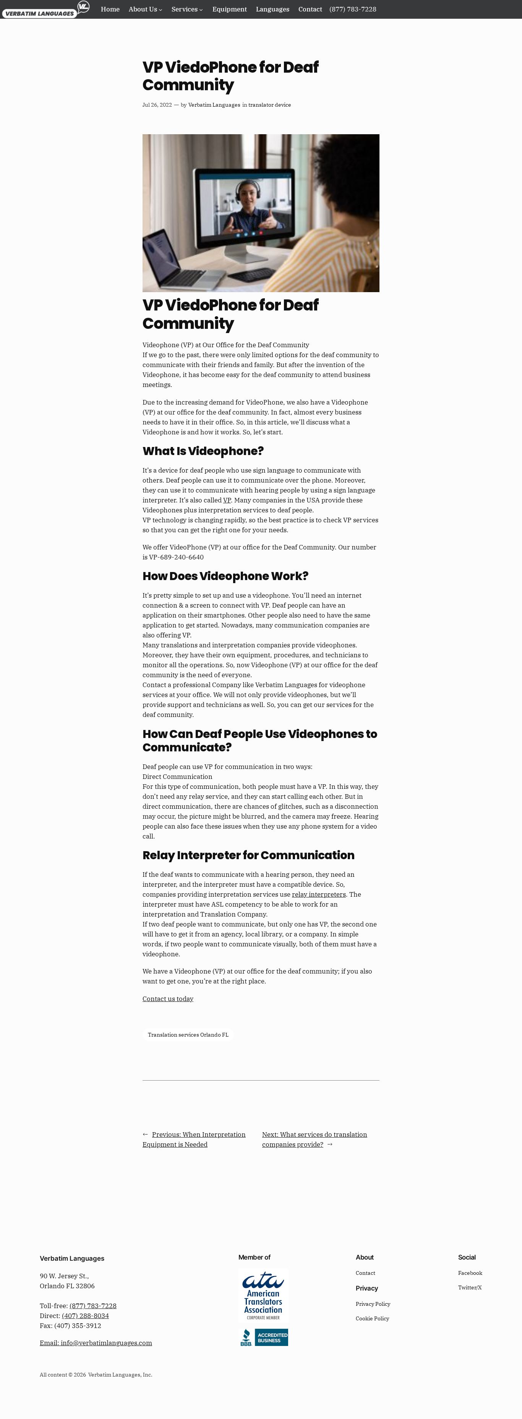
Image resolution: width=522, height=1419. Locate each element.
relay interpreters (319, 894)
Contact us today (168, 999)
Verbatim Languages (214, 104)
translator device (269, 104)
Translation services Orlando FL (188, 1034)
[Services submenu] (201, 9)
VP (227, 500)
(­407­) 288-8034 (85, 1316)
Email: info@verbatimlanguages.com (96, 1343)
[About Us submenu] (160, 9)
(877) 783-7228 (93, 1306)
